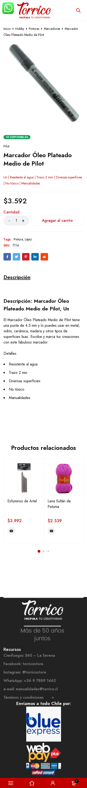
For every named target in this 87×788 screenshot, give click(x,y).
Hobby (19, 28)
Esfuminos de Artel (22, 501)
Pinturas (34, 28)
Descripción (16, 277)
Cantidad (11, 212)
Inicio (7, 28)
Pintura (18, 239)
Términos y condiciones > (28, 697)
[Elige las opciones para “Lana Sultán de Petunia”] (51, 531)
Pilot (6, 146)
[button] (11, 531)
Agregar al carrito (57, 220)
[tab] (16, 277)
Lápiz (28, 239)
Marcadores (52, 28)
